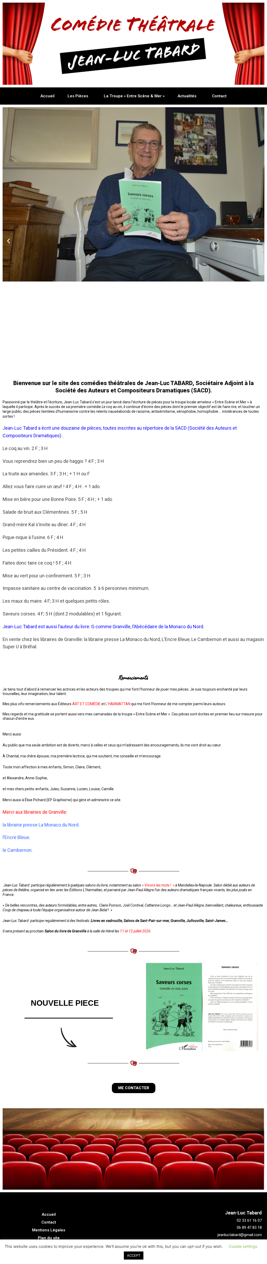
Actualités (187, 96)
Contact (219, 96)
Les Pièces (78, 96)
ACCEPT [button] (133, 1255)
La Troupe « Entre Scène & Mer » (134, 96)
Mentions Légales (48, 1230)
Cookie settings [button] (243, 1246)
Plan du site (49, 1238)
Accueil (47, 96)
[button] (115, 370)
